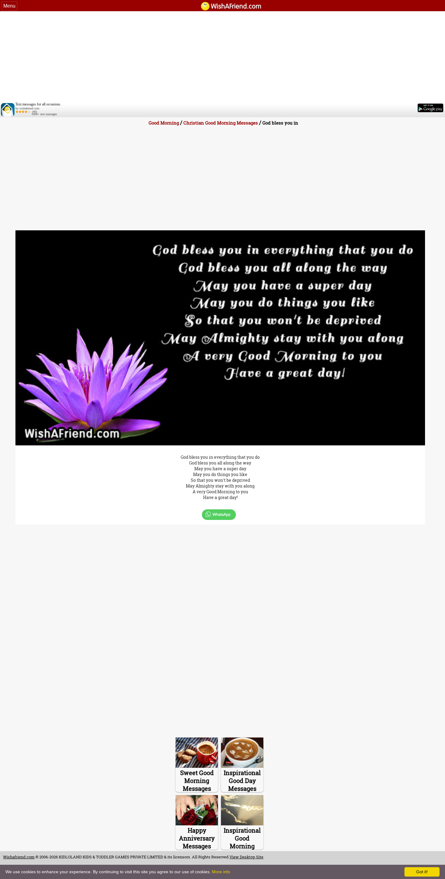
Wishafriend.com (19, 857)
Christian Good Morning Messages (220, 123)
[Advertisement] (222, 56)
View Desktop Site (246, 857)
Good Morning (164, 123)
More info (221, 871)
